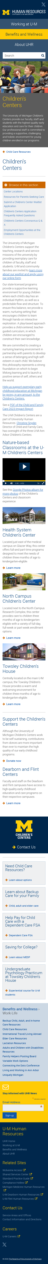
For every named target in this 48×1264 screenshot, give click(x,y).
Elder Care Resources (15, 1038)
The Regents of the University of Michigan (25, 1259)
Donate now (13, 761)
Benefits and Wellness (24, 34)
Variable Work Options (15, 1061)
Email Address (22, 1102)
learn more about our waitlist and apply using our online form (23, 274)
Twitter (43, 5)
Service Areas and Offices (17, 1215)
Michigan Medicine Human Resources (24, 1187)
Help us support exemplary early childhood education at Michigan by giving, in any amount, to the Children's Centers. (22, 392)
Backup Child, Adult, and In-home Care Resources (21, 1022)
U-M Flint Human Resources (18, 1198)
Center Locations (13, 191)
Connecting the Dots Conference (21, 1065)
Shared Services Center (15, 1174)
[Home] (24, 13)
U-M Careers (10, 1236)
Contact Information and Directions (22, 1219)
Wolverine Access (12, 1170)
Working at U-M (24, 24)
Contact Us (26, 847)
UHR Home (9, 1141)
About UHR (24, 44)
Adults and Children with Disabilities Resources (23, 1049)
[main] (24, 325)
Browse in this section (23, 185)
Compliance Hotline (13, 1182)
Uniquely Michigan (13, 1075)
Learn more (13, 568)
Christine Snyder (26, 423)
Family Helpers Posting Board (19, 1056)
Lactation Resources (14, 1043)
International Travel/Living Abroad (22, 1034)
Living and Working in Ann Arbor (21, 1070)
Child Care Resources (18, 151)
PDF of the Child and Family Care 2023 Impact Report (23, 407)
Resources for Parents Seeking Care (24, 196)
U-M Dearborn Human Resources (21, 1194)
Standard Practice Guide (16, 1178)
